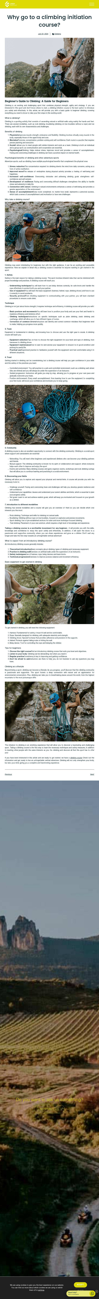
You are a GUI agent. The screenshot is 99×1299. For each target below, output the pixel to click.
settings (41, 1290)
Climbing (57, 34)
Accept (80, 1285)
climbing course (76, 758)
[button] (97, 1291)
